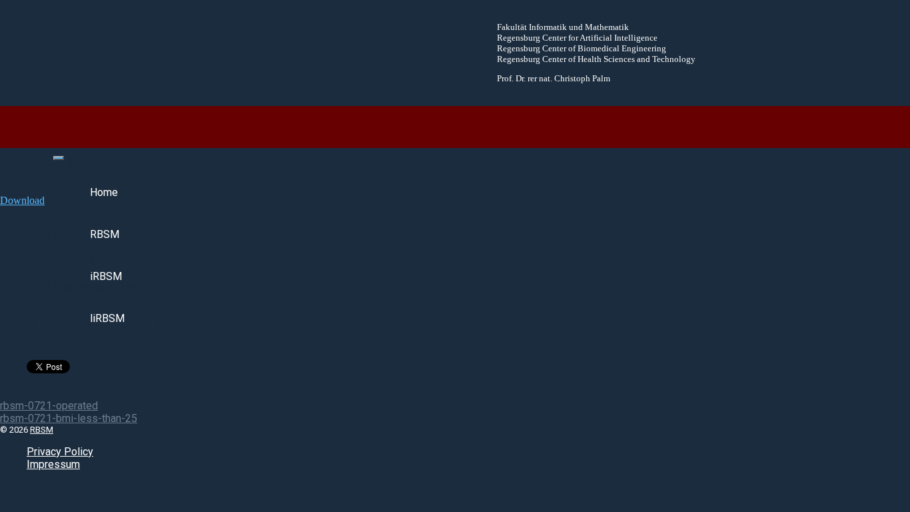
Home (104, 192)
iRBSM (106, 276)
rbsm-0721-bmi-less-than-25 (68, 418)
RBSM (104, 234)
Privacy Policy (60, 451)
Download (22, 200)
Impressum (53, 464)
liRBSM (107, 318)
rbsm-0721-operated (49, 405)
